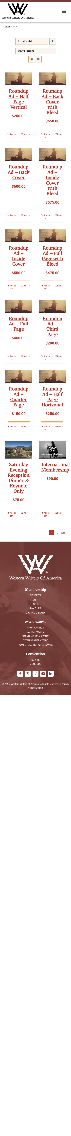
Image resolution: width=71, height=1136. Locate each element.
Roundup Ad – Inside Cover (18, 256)
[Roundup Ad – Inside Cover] (18, 235)
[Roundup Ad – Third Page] (52, 306)
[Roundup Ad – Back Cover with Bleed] (52, 78)
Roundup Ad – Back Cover (18, 172)
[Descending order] (52, 41)
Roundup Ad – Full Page (18, 324)
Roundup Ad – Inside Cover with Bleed (52, 180)
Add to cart (13, 135)
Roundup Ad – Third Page (52, 326)
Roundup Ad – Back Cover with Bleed (52, 101)
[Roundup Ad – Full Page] (18, 306)
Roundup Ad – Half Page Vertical (18, 99)
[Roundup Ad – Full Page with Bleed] (52, 235)
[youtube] (43, 674)
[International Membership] (52, 450)
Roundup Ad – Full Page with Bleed (52, 256)
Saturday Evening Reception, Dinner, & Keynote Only (19, 478)
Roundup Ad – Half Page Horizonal (52, 397)
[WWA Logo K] (18, 4)
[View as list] (38, 59)
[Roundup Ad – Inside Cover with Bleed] (52, 154)
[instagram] (35, 674)
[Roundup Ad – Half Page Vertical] (18, 78)
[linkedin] (51, 674)
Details (26, 134)
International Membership (55, 467)
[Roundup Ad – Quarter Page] (18, 376)
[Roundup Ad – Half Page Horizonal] (52, 376)
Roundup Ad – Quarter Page (18, 397)
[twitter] (28, 674)
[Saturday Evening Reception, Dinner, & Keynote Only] (18, 450)
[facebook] (20, 674)
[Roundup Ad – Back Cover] (18, 154)
